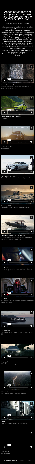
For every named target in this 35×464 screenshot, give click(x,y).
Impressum (22, 460)
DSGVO (29, 460)
